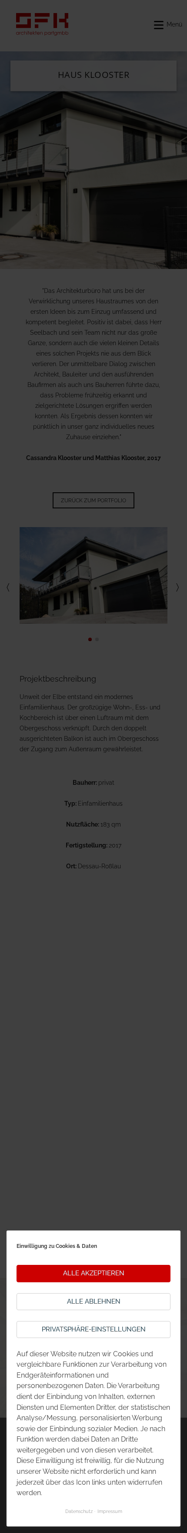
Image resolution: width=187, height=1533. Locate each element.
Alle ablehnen (93, 1301)
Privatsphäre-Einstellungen (94, 1329)
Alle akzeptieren (93, 1273)
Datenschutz (79, 1511)
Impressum (109, 1511)
